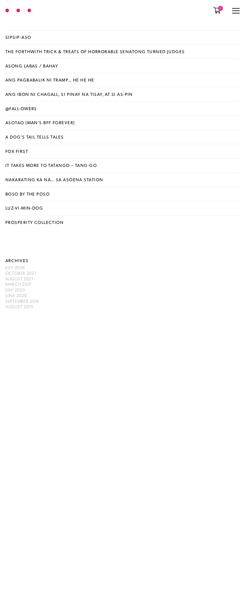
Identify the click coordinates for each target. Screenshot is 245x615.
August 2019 (19, 306)
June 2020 (16, 295)
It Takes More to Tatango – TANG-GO (51, 165)
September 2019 (22, 301)
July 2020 (15, 289)
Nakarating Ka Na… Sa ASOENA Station (54, 179)
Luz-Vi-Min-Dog (24, 207)
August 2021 (19, 278)
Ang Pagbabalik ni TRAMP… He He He (49, 79)
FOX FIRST (16, 151)
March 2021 (18, 284)
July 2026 (15, 267)
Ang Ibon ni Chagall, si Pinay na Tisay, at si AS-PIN (69, 94)
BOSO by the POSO (27, 193)
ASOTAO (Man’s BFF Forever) (40, 122)
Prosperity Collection (34, 222)
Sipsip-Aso (18, 37)
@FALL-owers (21, 108)
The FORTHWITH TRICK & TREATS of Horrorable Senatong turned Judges (95, 51)
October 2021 (20, 273)
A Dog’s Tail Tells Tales (34, 136)
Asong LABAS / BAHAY (31, 65)
